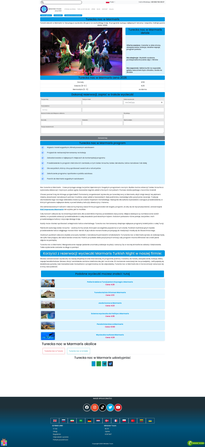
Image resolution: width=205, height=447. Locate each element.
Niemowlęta (128, 120)
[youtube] (118, 407)
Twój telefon (45, 106)
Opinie (93, 9)
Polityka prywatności (60, 440)
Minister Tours (54, 10)
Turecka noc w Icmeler (78, 351)
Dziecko (85, 120)
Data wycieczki (129, 99)
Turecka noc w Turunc (53, 351)
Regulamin (57, 434)
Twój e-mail (86, 99)
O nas (55, 429)
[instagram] (94, 407)
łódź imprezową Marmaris (51, 209)
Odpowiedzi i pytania (60, 437)
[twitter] (110, 407)
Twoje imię (44, 99)
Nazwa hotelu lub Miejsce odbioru (52, 113)
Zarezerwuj (102, 138)
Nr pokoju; (127, 113)
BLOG (107, 429)
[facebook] (87, 407)
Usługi (55, 431)
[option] (83, 52)
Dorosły (43, 120)
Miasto (111, 9)
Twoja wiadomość (47, 127)
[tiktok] (102, 407)
